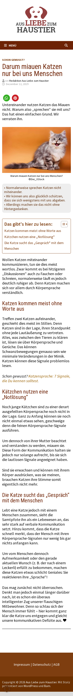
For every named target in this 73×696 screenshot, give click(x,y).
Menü (12, 45)
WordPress (31, 686)
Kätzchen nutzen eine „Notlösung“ (29, 236)
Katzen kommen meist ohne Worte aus (32, 230)
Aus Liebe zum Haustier (41, 682)
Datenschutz (42, 664)
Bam (47, 686)
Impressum (22, 664)
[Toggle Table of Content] (62, 224)
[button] (6, 98)
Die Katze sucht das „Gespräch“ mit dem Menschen (34, 246)
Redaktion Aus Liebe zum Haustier (29, 80)
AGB (56, 664)
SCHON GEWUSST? (13, 60)
